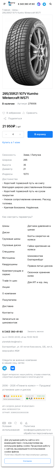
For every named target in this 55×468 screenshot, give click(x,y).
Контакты (7, 312)
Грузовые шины (11, 238)
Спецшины (8, 251)
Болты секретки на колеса (38, 238)
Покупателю (9, 299)
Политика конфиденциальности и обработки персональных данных (38, 431)
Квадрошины (9, 264)
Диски (5, 232)
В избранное (13, 112)
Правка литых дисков (40, 265)
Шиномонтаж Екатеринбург (35, 258)
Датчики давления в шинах (39, 228)
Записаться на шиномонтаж (10, 321)
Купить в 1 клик (11, 142)
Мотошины (8, 257)
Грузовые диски (11, 245)
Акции (6, 287)
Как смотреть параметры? (17, 216)
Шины (15, 10)
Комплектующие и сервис (12, 272)
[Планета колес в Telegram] (5, 368)
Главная (6, 10)
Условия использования (10, 428)
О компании (9, 293)
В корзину (40, 134)
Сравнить (31, 112)
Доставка (7, 306)
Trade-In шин (9, 280)
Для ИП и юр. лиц (38, 282)
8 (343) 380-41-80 (12, 331)
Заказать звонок (36, 331)
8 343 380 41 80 (26, 4)
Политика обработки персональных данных (26, 454)
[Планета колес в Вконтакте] (13, 368)
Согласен (27, 461)
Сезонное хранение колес (39, 274)
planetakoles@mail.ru (12, 341)
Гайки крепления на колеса (39, 248)
